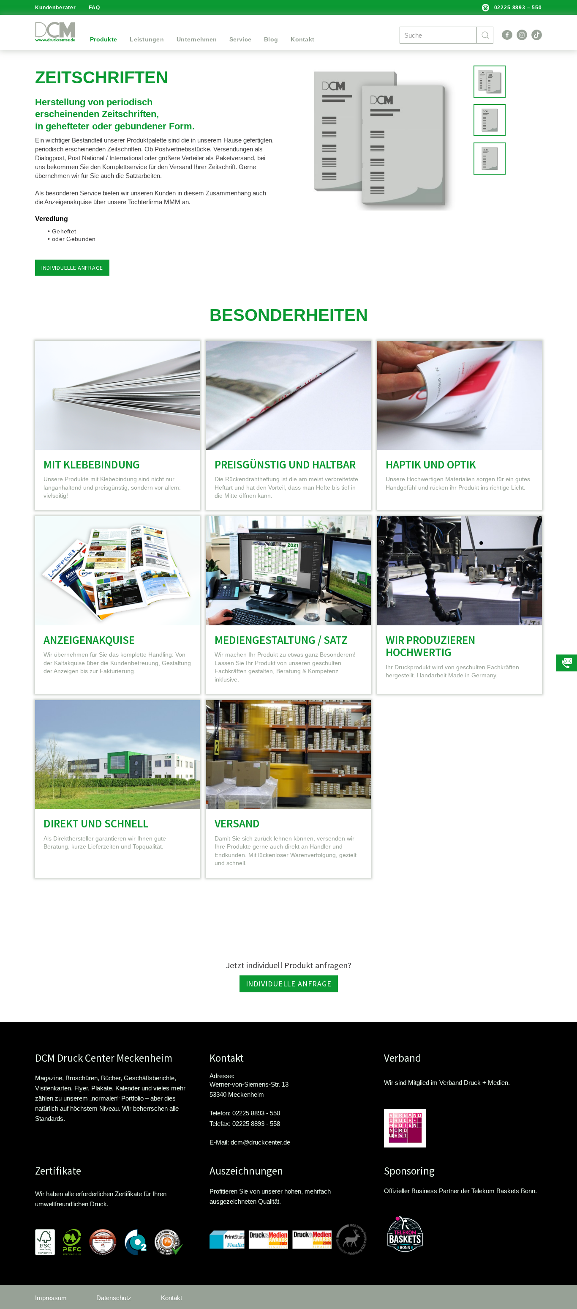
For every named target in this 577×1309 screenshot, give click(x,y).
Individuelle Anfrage (289, 984)
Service (240, 39)
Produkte (103, 39)
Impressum (51, 1297)
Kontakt (302, 39)
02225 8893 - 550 (256, 1113)
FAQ (94, 7)
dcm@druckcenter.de (260, 1142)
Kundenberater (55, 7)
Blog (271, 39)
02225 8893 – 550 (518, 7)
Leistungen (147, 39)
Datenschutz (113, 1297)
